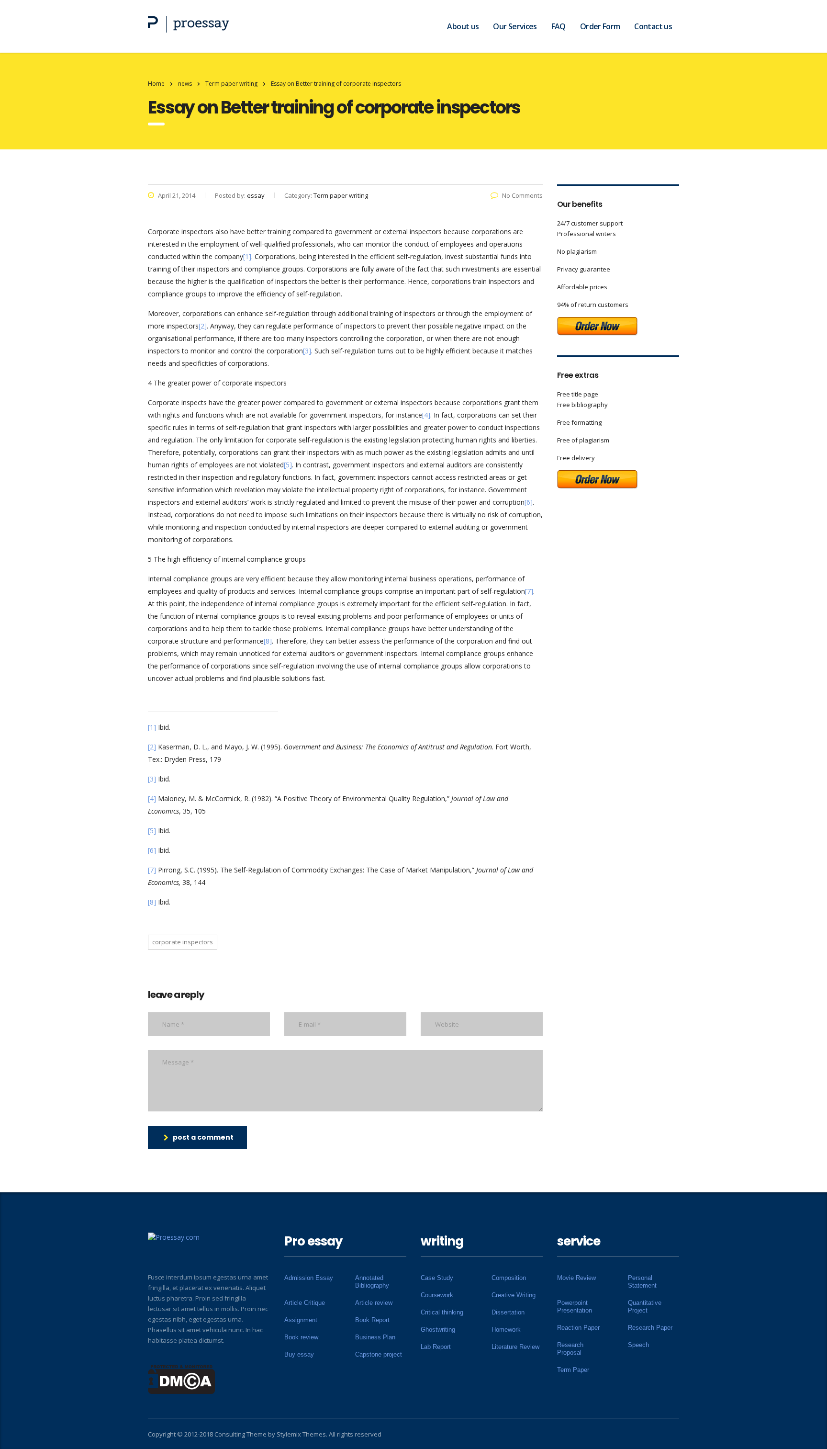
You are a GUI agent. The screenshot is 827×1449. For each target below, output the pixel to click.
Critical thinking (442, 1312)
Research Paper (650, 1327)
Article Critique (304, 1302)
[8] (268, 640)
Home (156, 83)
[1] (247, 256)
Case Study (437, 1277)
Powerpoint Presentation (574, 1306)
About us (463, 26)
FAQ (558, 26)
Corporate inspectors (182, 942)
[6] (529, 502)
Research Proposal (570, 1348)
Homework (506, 1329)
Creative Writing (514, 1295)
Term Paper (573, 1369)
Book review (301, 1337)
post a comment (203, 1137)
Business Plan (375, 1337)
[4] (426, 414)
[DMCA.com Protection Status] (181, 1378)
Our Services (514, 26)
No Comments (522, 195)
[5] (288, 464)
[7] (529, 591)
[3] (307, 350)
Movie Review (576, 1277)
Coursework (437, 1295)
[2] (203, 325)
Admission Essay (308, 1277)
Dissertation (508, 1312)
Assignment (300, 1320)
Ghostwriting (438, 1329)
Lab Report (436, 1346)
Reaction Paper (578, 1327)
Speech (638, 1344)
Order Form (600, 26)
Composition (509, 1277)
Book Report (372, 1320)
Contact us (653, 26)
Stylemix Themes (301, 1434)
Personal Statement (642, 1281)
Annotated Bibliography (372, 1281)
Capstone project (378, 1354)
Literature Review (515, 1346)
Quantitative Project (644, 1306)
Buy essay (299, 1354)
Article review (373, 1302)
